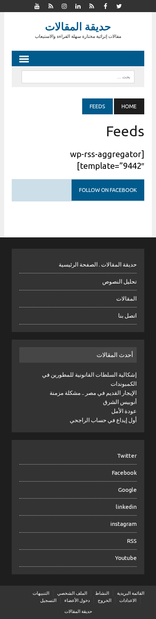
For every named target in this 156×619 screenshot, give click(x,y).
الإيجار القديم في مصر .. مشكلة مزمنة (93, 393)
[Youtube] (37, 5)
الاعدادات (127, 600)
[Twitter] (119, 5)
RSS (132, 541)
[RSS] (51, 5)
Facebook (124, 472)
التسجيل (48, 600)
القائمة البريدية (130, 593)
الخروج (104, 600)
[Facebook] (105, 5)
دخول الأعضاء (77, 600)
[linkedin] (78, 5)
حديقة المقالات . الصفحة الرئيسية (98, 264)
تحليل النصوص (119, 281)
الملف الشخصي (72, 593)
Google (127, 489)
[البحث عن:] (78, 76)
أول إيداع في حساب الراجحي (103, 420)
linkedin (126, 507)
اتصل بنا (127, 315)
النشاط (102, 593)
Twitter (127, 455)
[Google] (92, 5)
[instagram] (64, 5)
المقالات (126, 298)
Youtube (126, 558)
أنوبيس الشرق (120, 402)
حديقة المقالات (78, 611)
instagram (123, 524)
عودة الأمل (124, 411)
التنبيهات (41, 593)
